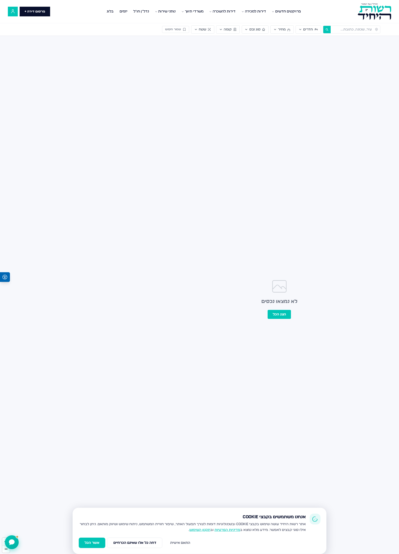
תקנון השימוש (199, 530)
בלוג (110, 11)
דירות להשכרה (224, 11)
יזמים (123, 11)
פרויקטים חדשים (288, 11)
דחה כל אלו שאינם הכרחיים (134, 543)
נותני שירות (166, 11)
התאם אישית (180, 543)
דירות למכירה (255, 11)
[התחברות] (13, 12)
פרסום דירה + (34, 11)
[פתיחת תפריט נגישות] (5, 277)
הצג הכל (279, 314)
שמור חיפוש (173, 29)
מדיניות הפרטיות (227, 530)
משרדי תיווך (194, 11)
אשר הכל (92, 543)
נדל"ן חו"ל (141, 11)
